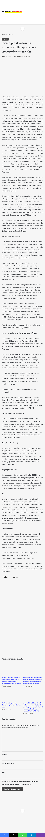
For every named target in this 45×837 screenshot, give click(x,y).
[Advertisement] (32, 11)
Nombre (5, 754)
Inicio (5, 34)
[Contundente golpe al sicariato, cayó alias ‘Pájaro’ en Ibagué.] (12, 695)
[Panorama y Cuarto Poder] (13, 12)
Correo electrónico (8, 763)
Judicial (10, 34)
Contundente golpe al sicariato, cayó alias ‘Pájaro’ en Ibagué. (11, 705)
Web (3, 772)
